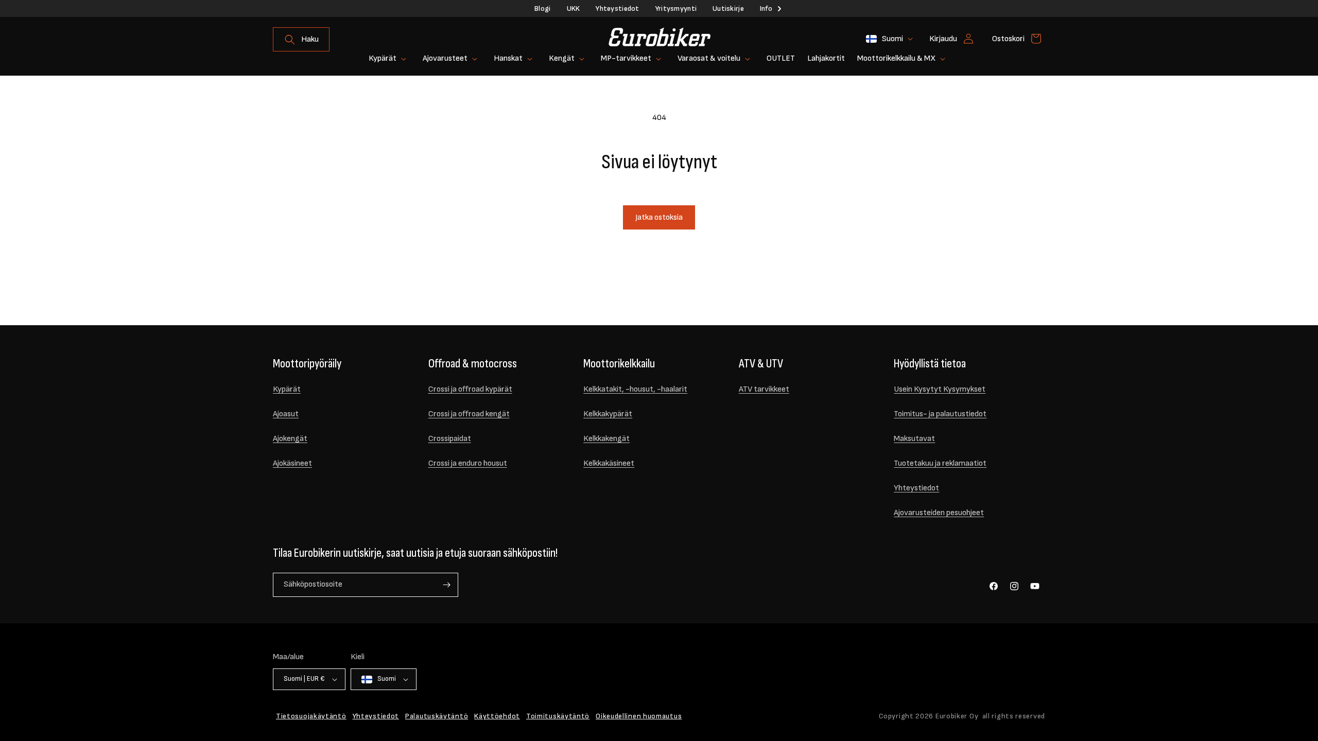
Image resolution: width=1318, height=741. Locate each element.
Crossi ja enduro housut (467, 463)
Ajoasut (286, 414)
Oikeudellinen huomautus (639, 716)
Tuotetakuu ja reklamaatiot (940, 463)
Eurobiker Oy (956, 716)
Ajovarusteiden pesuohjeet (939, 513)
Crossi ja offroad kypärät (470, 389)
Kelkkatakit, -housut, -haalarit (635, 389)
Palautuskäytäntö (436, 716)
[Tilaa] (446, 585)
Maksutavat (914, 439)
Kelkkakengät (606, 439)
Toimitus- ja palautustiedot (940, 414)
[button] (301, 39)
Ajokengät (290, 439)
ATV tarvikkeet (764, 389)
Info (766, 8)
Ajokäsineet (292, 463)
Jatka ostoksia (659, 217)
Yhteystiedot (617, 8)
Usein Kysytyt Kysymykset (939, 389)
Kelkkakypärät (607, 414)
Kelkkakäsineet (608, 463)
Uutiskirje (728, 8)
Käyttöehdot (497, 716)
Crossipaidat (449, 439)
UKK (573, 8)
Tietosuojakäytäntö (311, 716)
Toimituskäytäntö (557, 716)
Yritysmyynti (676, 8)
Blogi (542, 8)
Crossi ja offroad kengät (469, 414)
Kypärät (287, 389)
